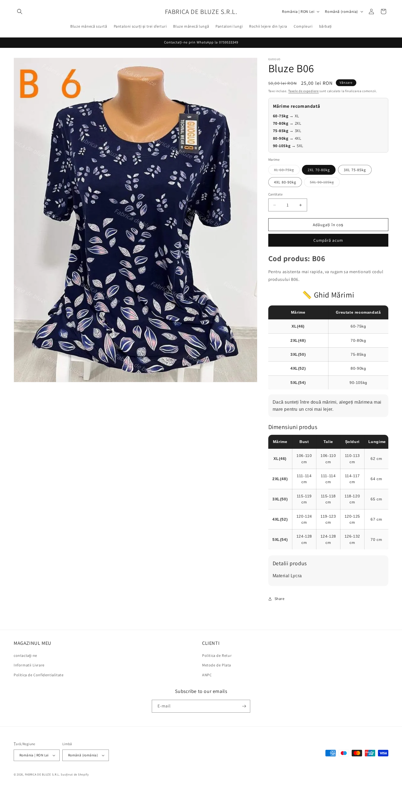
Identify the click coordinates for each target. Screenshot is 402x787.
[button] (20, 11)
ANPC (207, 674)
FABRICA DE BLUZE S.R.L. (42, 774)
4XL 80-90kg (285, 182)
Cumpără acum (328, 240)
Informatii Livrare (29, 665)
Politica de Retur (217, 655)
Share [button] (280, 598)
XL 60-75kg (287, 171)
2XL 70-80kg (319, 169)
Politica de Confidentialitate (38, 674)
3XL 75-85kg (355, 169)
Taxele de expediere (303, 91)
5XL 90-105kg (325, 183)
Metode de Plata (216, 665)
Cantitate (275, 194)
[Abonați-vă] (244, 706)
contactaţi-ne (25, 655)
